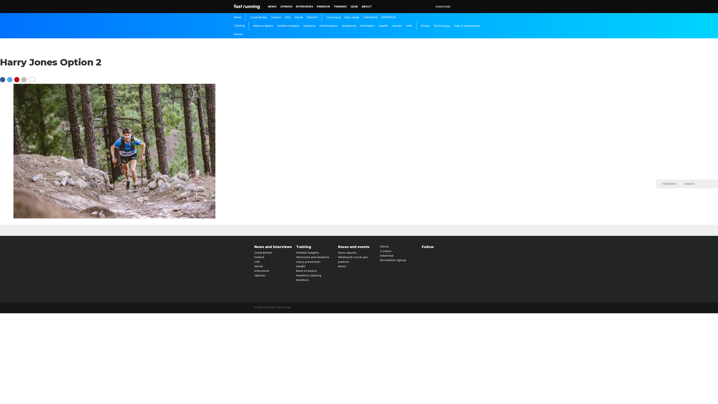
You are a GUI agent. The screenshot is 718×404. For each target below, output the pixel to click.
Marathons (349, 25)
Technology (441, 25)
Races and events (353, 247)
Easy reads (352, 17)
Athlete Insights (288, 25)
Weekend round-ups (353, 257)
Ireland (276, 17)
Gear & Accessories (467, 25)
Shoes (425, 25)
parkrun (343, 262)
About (367, 6)
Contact (385, 251)
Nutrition (302, 280)
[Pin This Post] (17, 81)
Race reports (347, 252)
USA (288, 17)
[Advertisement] (687, 118)
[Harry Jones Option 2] (114, 217)
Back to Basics (263, 25)
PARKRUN (323, 6)
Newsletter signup (393, 260)
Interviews (304, 6)
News (272, 6)
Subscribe (443, 6)
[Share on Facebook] (3, 81)
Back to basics (306, 271)
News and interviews (273, 247)
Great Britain (258, 17)
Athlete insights (307, 252)
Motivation (367, 25)
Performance (328, 25)
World (298, 17)
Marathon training (308, 275)
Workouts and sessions (312, 257)
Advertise (387, 255)
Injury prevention (308, 262)
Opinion (286, 6)
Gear (354, 6)
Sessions (309, 25)
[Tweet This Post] (10, 81)
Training (340, 6)
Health (383, 25)
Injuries (397, 25)
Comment (333, 17)
